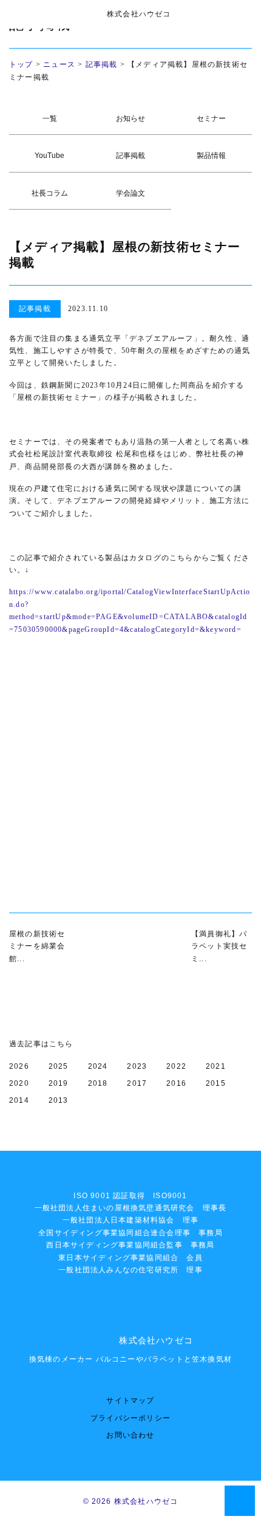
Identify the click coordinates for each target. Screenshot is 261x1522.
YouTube (49, 155)
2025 (59, 1066)
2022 (176, 1066)
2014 (19, 1100)
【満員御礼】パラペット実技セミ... (219, 946)
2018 (98, 1083)
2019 (59, 1083)
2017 (137, 1083)
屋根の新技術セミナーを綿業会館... (37, 946)
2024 (98, 1066)
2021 (216, 1066)
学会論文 (130, 193)
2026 (19, 1066)
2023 (137, 1066)
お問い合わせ (130, 1435)
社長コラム (50, 193)
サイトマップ (130, 1400)
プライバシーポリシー (130, 1418)
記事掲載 (102, 64)
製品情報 (211, 155)
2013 (59, 1100)
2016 (176, 1083)
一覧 (49, 118)
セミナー (211, 118)
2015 (216, 1083)
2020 (19, 1083)
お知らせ (130, 118)
